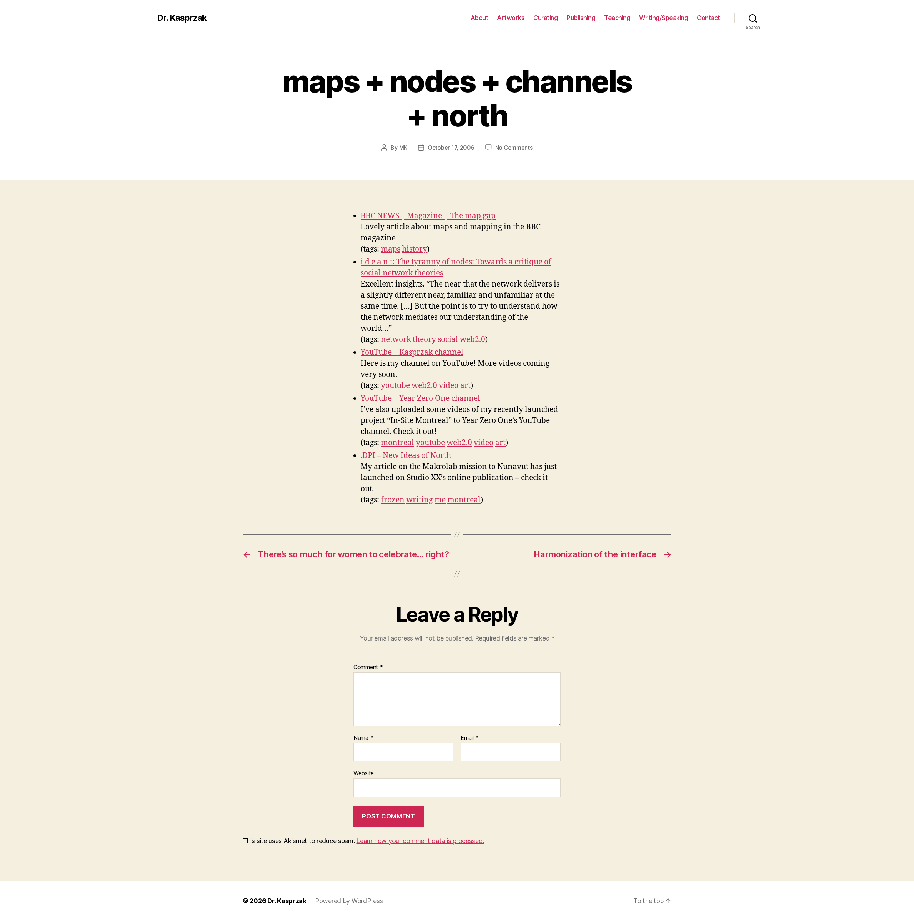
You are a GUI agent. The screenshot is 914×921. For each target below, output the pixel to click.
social (448, 339)
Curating (545, 17)
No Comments (514, 147)
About (479, 17)
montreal (397, 443)
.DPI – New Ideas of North (406, 455)
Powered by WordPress (349, 901)
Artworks (510, 17)
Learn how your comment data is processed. (420, 841)
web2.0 (472, 339)
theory (424, 339)
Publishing (581, 17)
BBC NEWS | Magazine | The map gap (428, 216)
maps (390, 249)
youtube (395, 385)
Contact (708, 17)
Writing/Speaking (663, 17)
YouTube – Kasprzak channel (412, 352)
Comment (368, 667)
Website (363, 773)
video (448, 385)
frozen (393, 500)
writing (419, 500)
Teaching (617, 17)
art (465, 385)
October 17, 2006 (451, 147)
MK (403, 147)
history (414, 249)
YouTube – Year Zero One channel (420, 398)
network (396, 339)
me (440, 500)
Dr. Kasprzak (182, 18)
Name (363, 738)
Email (469, 738)
